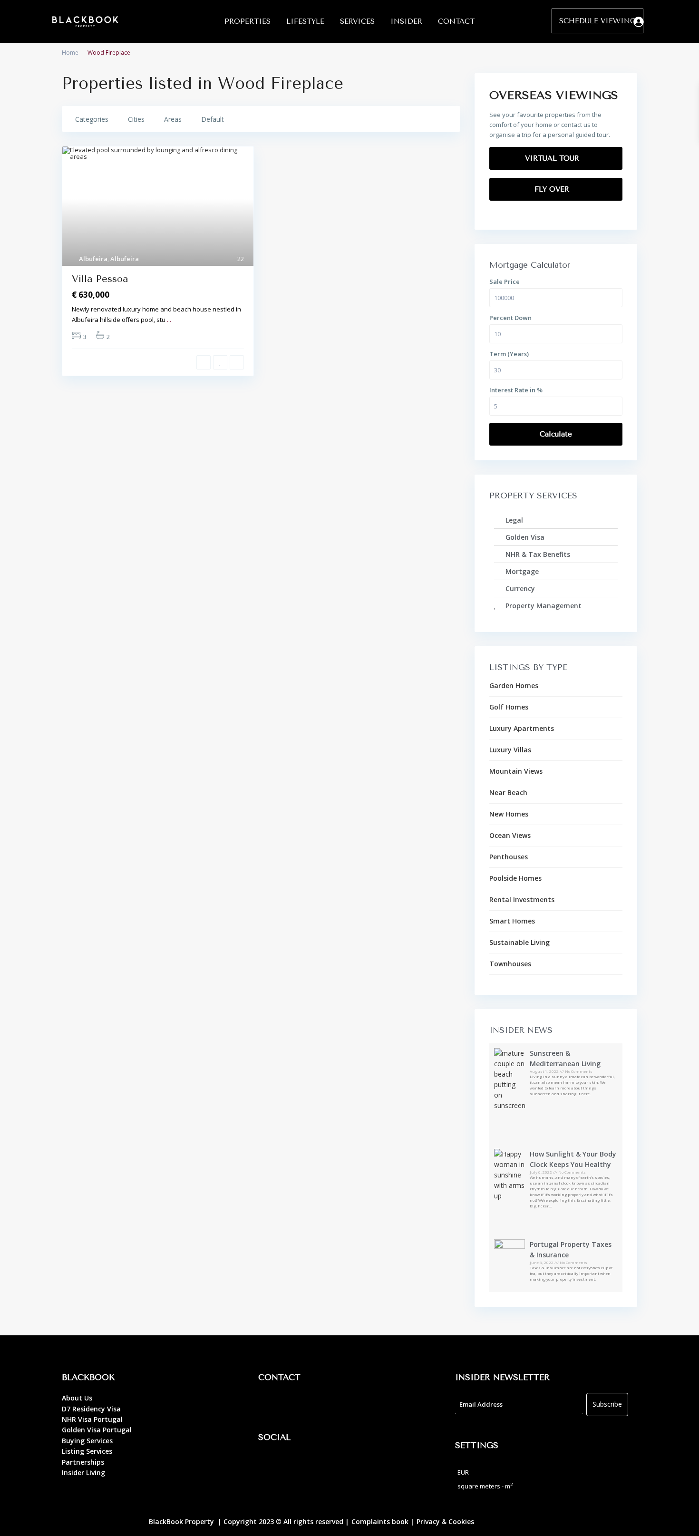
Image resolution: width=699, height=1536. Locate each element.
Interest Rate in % (516, 390)
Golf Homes (508, 706)
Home (70, 53)
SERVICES (357, 21)
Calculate (556, 434)
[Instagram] (296, 1465)
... (169, 319)
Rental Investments (521, 899)
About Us (77, 1397)
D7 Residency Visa (91, 1408)
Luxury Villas (510, 749)
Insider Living (83, 1472)
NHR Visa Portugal (92, 1419)
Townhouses (510, 963)
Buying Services (87, 1440)
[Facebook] (270, 1465)
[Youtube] (322, 1465)
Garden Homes (513, 685)
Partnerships (83, 1462)
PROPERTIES (247, 21)
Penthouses (508, 856)
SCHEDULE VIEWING (597, 21)
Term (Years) (509, 353)
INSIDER (406, 21)
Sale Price (504, 281)
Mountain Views (516, 771)
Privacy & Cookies (445, 1521)
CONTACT (456, 21)
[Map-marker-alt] (270, 1405)
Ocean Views (510, 835)
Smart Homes (512, 920)
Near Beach (508, 792)
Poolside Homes (515, 878)
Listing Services (87, 1451)
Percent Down (510, 317)
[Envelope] (322, 1405)
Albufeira (93, 258)
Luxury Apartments (521, 728)
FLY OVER (553, 189)
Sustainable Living (519, 942)
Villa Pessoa (100, 278)
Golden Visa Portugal (97, 1429)
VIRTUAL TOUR (553, 158)
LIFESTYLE (305, 21)
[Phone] (296, 1405)
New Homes (508, 813)
